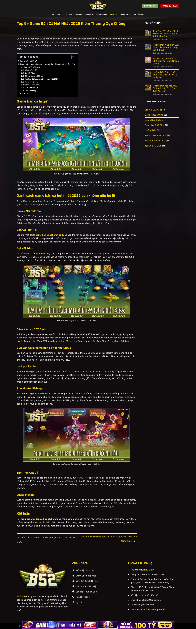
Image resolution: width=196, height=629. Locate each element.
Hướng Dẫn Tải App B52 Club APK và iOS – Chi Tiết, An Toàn (165, 88)
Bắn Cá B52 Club (153, 109)
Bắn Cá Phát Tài (31, 70)
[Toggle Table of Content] (72, 57)
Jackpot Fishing (31, 82)
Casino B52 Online (154, 114)
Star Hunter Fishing (32, 85)
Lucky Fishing (30, 90)
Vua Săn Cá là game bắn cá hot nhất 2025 (41, 79)
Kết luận (24, 94)
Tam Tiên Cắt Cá (31, 88)
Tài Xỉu (68, 15)
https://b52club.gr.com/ (152, 609)
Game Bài (89, 15)
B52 (49, 603)
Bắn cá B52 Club (44, 519)
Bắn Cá (113, 15)
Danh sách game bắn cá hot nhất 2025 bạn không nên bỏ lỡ (47, 64)
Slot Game (101, 15)
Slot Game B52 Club (155, 140)
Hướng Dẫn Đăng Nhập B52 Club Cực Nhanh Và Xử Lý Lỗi (165, 75)
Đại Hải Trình (30, 73)
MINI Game (125, 15)
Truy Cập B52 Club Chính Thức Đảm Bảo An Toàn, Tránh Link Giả (165, 33)
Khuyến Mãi (138, 15)
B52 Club (56, 15)
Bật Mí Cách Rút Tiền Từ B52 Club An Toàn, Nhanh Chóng (166, 61)
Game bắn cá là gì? (28, 61)
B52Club (21, 596)
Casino (78, 15)
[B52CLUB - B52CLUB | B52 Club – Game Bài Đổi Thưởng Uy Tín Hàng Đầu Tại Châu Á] (98, 6)
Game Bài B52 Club (154, 125)
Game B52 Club (153, 120)
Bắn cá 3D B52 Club (32, 67)
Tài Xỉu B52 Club (153, 145)
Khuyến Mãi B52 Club (155, 135)
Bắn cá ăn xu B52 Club (34, 76)
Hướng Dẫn (150, 130)
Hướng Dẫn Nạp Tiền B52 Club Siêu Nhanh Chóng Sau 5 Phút (166, 47)
